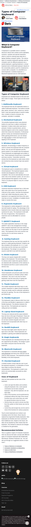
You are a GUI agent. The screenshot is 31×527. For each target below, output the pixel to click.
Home (1, 0)
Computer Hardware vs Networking (14, 448)
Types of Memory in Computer (13, 446)
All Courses (5, 498)
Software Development (11, 0)
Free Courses (6, 493)
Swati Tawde (9, 18)
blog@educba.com (23, 10)
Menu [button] (26, 5)
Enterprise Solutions (8, 490)
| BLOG (16, 5)
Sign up (4, 503)
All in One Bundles (7, 500)
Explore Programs (7, 495)
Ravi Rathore (22, 18)
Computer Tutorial (10, 2)
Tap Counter (7, 137)
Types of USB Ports (10, 450)
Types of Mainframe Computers (13, 452)
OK (29, 516)
